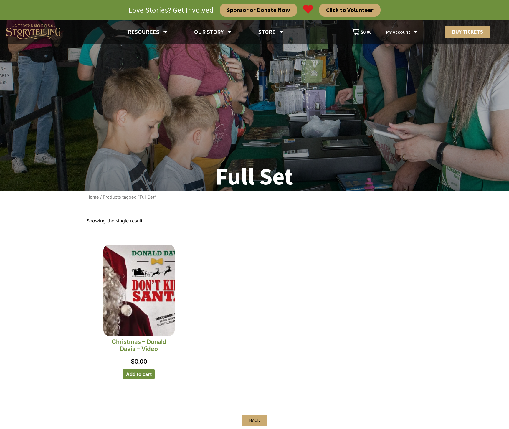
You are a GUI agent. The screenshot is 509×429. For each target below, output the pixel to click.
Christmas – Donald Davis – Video (139, 345)
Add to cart (139, 374)
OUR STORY (209, 31)
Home (93, 197)
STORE (266, 31)
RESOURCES (143, 31)
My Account (398, 32)
